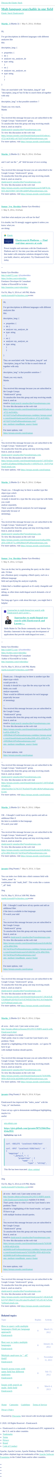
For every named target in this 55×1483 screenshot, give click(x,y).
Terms (5, 1437)
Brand (5, 1443)
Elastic (10, 235)
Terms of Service (40, 1405)
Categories (13, 1405)
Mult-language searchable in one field (27, 9)
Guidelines (25, 1405)
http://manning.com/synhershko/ (14, 287)
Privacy (6, 1440)
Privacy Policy (7, 1410)
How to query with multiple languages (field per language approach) (15, 1329)
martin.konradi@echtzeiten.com (14, 295)
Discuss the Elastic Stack (11, 3)
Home (4, 1405)
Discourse (16, 1416)
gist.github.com (10, 1123)
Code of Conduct (10, 1446)
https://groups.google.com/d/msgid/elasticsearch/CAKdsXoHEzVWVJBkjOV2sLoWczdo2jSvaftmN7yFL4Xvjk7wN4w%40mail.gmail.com (27, 1300)
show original (34, 1169)
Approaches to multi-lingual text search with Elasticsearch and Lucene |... (25, 611)
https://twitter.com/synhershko (13, 278)
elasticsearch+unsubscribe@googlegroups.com (21, 129)
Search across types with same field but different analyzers (13, 1371)
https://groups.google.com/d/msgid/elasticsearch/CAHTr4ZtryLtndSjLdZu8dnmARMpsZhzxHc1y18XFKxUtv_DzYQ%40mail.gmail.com (27, 464)
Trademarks (8, 1434)
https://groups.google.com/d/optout (35, 141)
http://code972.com (9, 275)
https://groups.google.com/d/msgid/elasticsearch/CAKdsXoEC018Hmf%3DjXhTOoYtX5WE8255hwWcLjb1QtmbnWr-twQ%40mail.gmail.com (27, 1000)
